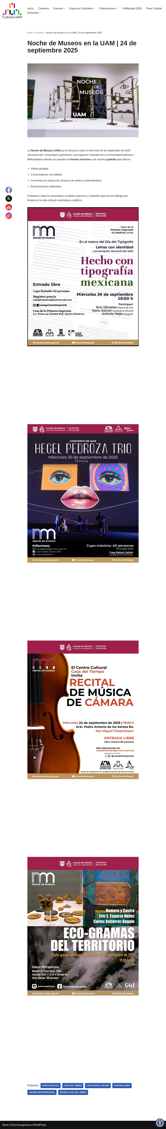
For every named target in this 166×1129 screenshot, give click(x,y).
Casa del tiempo (73, 1085)
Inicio (30, 8)
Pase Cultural (154, 8)
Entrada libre (122, 1085)
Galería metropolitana (42, 1092)
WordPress (39, 1125)
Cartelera (43, 8)
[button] (64, 8)
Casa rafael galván (98, 1085)
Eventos (39, 32)
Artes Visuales (50, 1085)
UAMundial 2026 (132, 8)
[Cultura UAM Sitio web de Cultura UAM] (12, 10)
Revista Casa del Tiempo (73, 1092)
